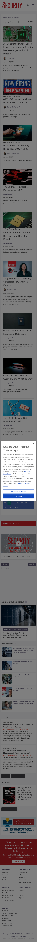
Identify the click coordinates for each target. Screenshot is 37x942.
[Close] (33, 443)
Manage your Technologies (18, 491)
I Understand (18, 496)
